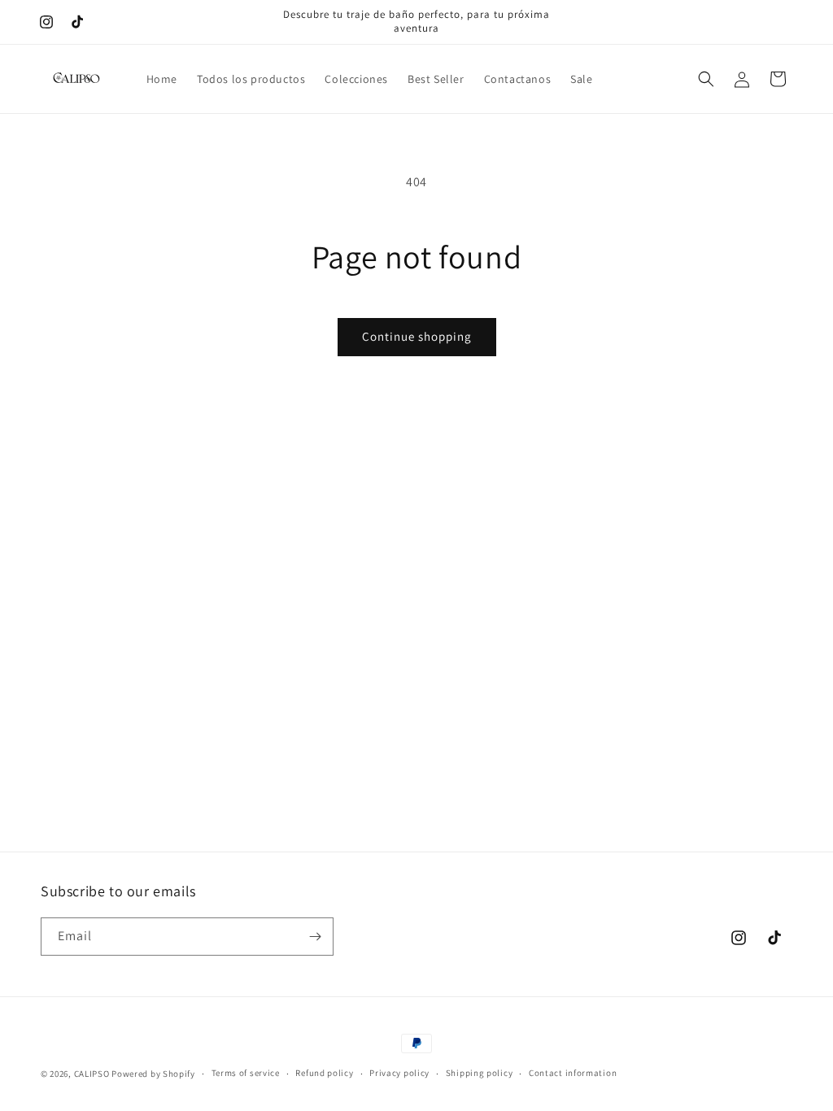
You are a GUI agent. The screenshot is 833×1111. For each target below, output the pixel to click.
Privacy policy (399, 1072)
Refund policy (324, 1072)
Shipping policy (479, 1072)
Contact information (573, 1072)
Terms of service (246, 1072)
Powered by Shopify (153, 1073)
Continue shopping (417, 336)
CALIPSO (92, 1073)
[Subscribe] (315, 936)
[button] (706, 79)
